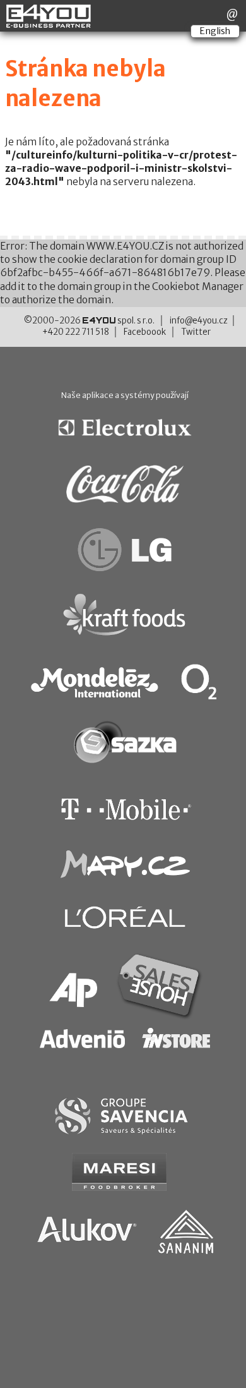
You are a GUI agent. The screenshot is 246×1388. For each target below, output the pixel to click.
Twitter (196, 332)
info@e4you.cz (199, 320)
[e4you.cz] (49, 22)
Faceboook (145, 332)
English (215, 31)
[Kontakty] (232, 13)
